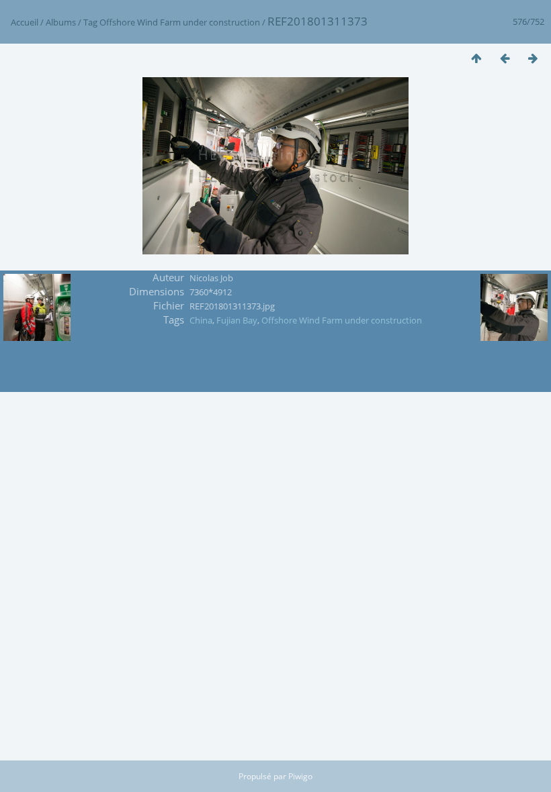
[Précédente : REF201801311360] (505, 58)
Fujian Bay (236, 320)
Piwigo (300, 776)
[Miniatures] (476, 58)
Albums (61, 22)
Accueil (24, 22)
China (200, 320)
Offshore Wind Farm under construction (179, 22)
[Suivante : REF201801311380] (533, 58)
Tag (90, 22)
